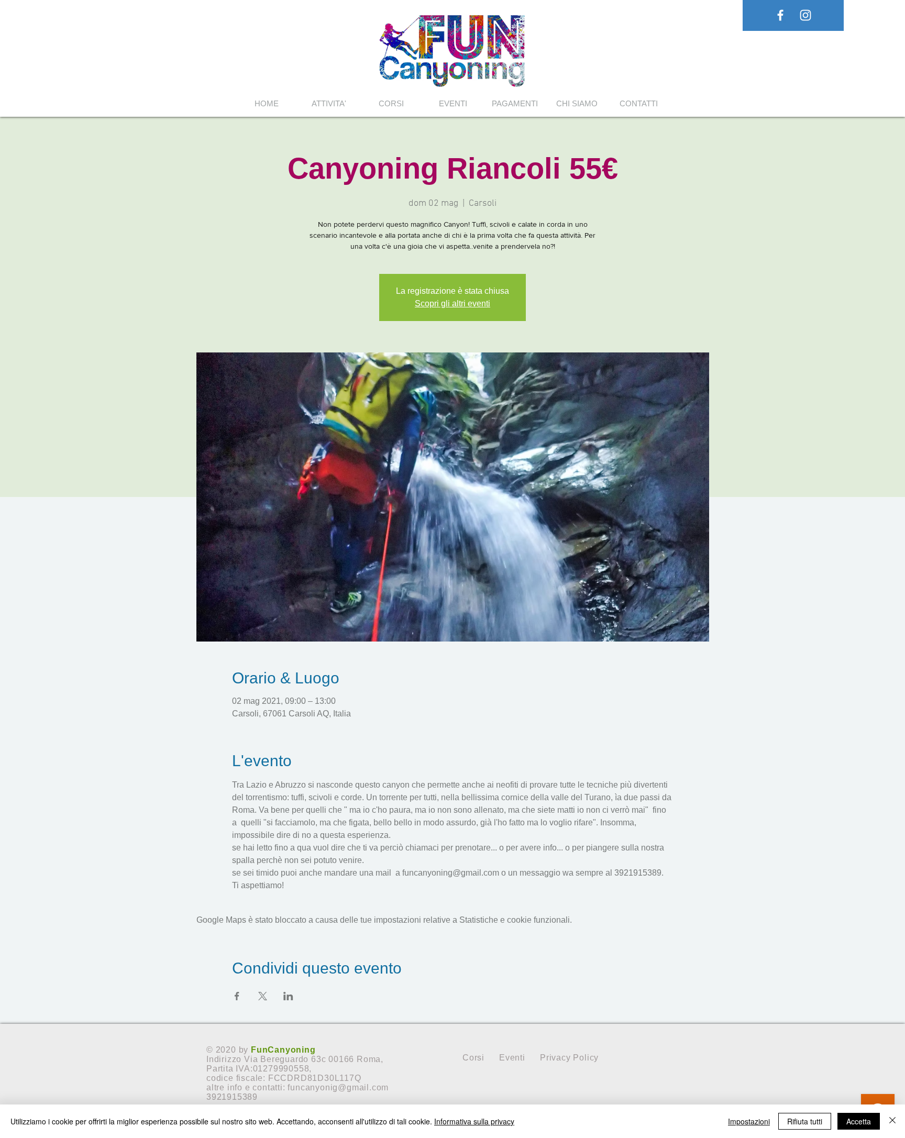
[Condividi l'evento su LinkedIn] (288, 996)
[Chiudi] (892, 1121)
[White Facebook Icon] (780, 15)
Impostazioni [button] (749, 1121)
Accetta (858, 1121)
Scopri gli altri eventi (452, 303)
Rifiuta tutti (804, 1121)
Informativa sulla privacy (474, 1121)
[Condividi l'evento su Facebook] (237, 996)
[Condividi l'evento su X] (263, 996)
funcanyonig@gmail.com (338, 1087)
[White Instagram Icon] (805, 15)
